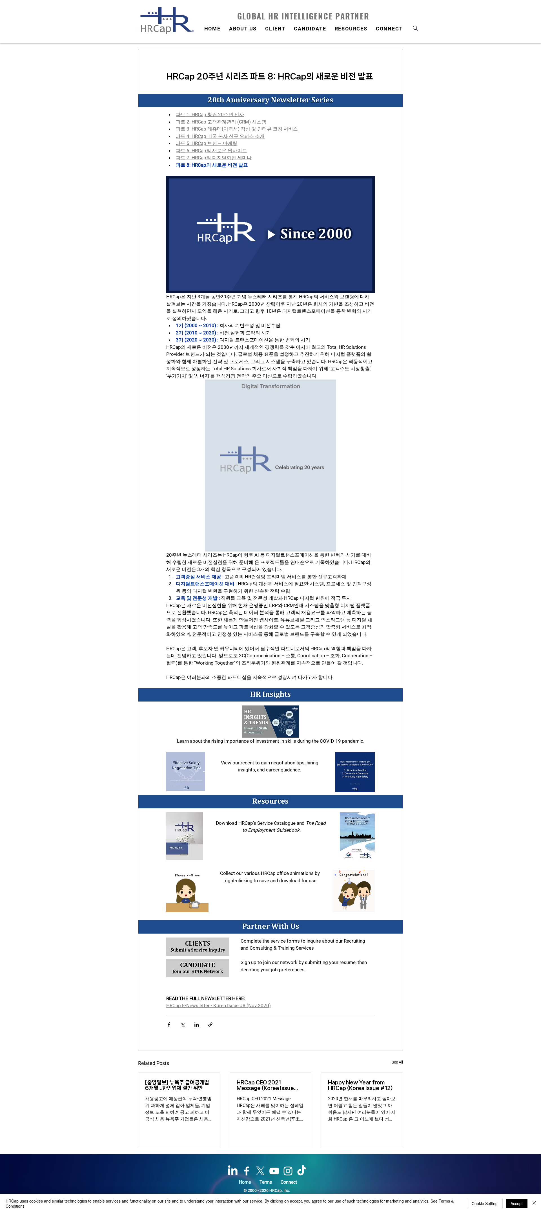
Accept (517, 1203)
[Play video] (270, 234)
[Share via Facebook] (169, 1024)
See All (397, 1062)
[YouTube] (274, 1171)
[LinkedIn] (233, 1171)
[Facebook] (246, 1171)
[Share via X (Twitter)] (182, 1024)
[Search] (415, 28)
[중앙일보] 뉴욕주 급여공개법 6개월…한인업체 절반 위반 (177, 1085)
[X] (260, 1171)
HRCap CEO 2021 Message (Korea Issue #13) (265, 1085)
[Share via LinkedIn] (196, 1024)
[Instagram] (288, 1171)
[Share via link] (210, 1024)
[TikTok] (302, 1171)
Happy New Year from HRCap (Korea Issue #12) (360, 1085)
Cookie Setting (485, 1203)
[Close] (534, 1203)
